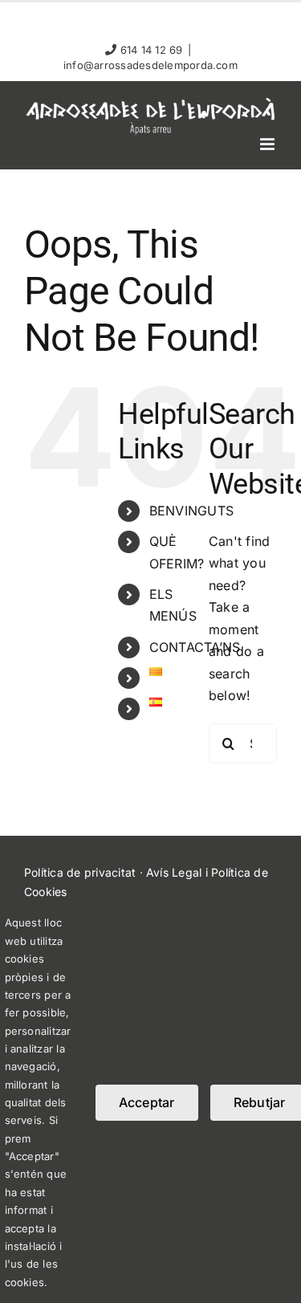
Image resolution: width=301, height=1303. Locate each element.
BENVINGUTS (191, 511)
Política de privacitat (80, 872)
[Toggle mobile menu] (268, 144)
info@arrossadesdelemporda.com (150, 65)
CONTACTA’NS (195, 647)
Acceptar (147, 1102)
